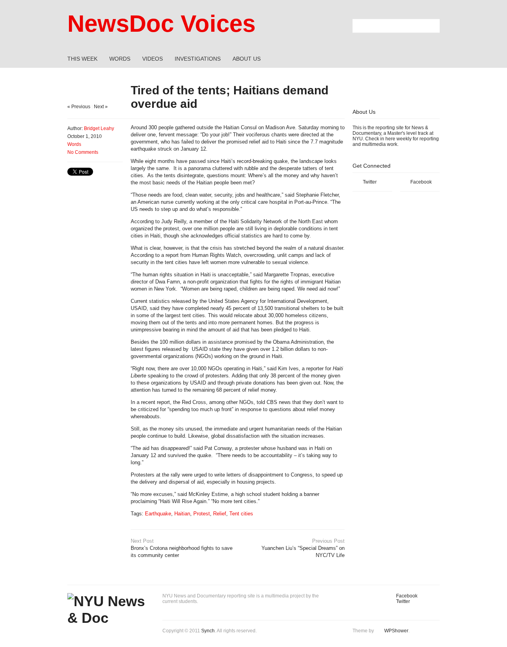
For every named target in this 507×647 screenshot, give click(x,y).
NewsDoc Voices (161, 23)
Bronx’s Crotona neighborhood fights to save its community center (182, 548)
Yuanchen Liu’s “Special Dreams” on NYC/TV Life (303, 548)
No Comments (82, 152)
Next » (101, 106)
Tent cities (241, 514)
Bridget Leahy (99, 128)
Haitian (182, 514)
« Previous (78, 106)
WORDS (119, 59)
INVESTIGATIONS (198, 59)
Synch (208, 631)
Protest (201, 514)
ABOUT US (247, 59)
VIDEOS (152, 59)
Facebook (421, 182)
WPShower (396, 631)
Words (74, 144)
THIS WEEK (82, 59)
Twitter (370, 182)
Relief (219, 514)
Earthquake (158, 514)
